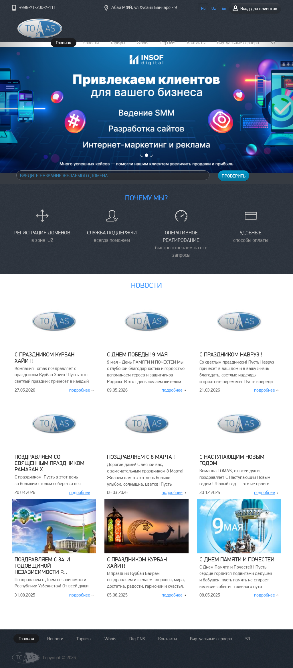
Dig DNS (137, 638)
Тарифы (83, 638)
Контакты (167, 638)
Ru (203, 8)
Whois (110, 638)
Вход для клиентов (258, 8)
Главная (26, 638)
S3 (247, 638)
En (224, 8)
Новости (55, 638)
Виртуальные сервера (211, 638)
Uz (213, 8)
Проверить (234, 176)
